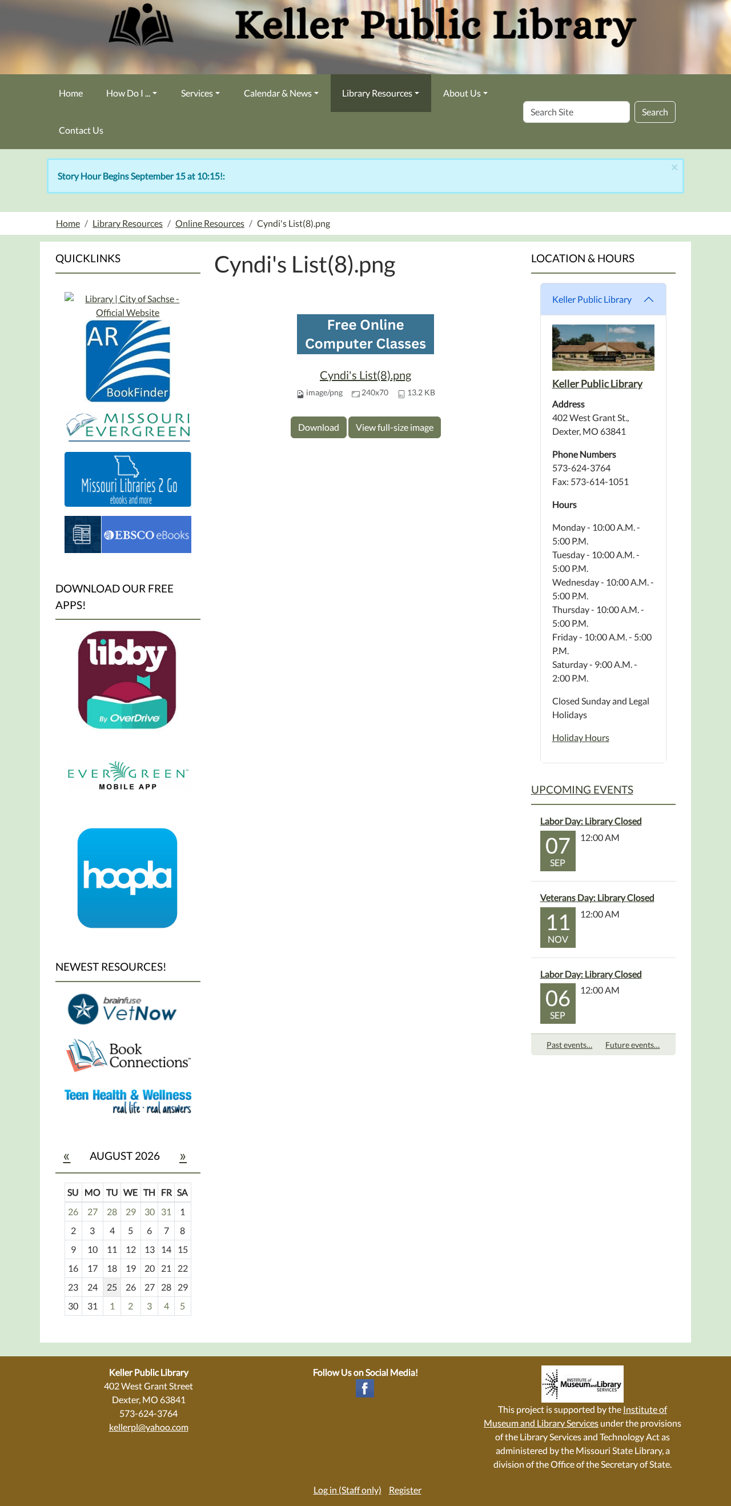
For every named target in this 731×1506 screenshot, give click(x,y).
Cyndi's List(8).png (365, 375)
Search (655, 111)
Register (405, 1489)
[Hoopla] (127, 877)
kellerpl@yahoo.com (148, 1426)
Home (71, 92)
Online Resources (209, 223)
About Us (462, 92)
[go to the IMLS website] (582, 1384)
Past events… (569, 1045)
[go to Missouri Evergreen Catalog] (128, 304)
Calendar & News (278, 92)
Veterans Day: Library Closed (597, 897)
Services (197, 92)
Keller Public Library (592, 299)
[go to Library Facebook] (365, 1386)
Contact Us (81, 130)
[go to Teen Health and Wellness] (128, 1100)
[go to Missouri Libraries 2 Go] (128, 477)
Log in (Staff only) (347, 1489)
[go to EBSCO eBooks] (128, 532)
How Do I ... (128, 92)
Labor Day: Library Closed (591, 820)
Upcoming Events (582, 789)
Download (318, 427)
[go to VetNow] (128, 1008)
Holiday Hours (580, 737)
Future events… (632, 1045)
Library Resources (377, 92)
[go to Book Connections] (128, 1054)
